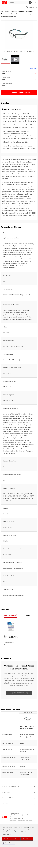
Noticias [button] (6, 792)
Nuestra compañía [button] (10, 786)
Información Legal (14, 813)
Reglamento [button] (8, 798)
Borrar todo (33, 68)
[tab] (10, 615)
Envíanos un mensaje (20, 693)
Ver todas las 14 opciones (20, 92)
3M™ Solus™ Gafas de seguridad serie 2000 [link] (27, 727)
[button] (8, 843)
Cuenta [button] (32, 7)
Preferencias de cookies (16, 818)
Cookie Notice (7, 834)
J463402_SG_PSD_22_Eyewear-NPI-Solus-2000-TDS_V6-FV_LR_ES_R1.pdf (11, 637)
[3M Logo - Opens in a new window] (4, 2)
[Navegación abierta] (35, 2)
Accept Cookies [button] (27, 838)
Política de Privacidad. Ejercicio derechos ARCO (21, 815)
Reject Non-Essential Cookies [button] (11, 838)
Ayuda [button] (5, 804)
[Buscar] (30, 2)
